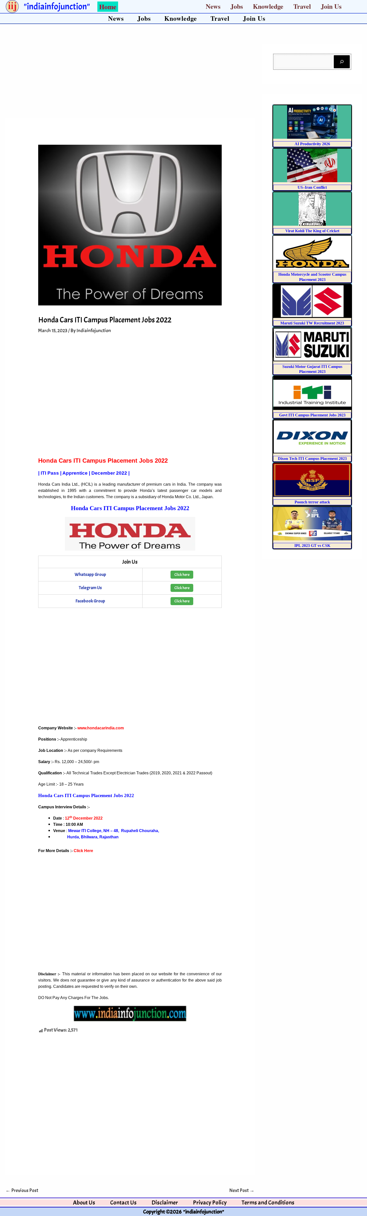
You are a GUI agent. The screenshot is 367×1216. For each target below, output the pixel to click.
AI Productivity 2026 (312, 144)
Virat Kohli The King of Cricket (312, 231)
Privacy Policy (210, 1203)
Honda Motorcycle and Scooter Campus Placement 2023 (312, 277)
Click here (181, 574)
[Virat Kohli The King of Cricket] (312, 209)
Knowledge (268, 6)
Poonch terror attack (312, 502)
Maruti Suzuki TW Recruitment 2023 (312, 323)
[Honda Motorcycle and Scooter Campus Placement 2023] (312, 252)
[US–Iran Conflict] (312, 165)
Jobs (236, 6)
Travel (302, 6)
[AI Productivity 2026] (312, 122)
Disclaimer (165, 1203)
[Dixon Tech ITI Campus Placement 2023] (312, 436)
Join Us (331, 6)
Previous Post (21, 1190)
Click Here (83, 851)
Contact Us (123, 1203)
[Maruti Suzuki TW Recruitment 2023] (312, 301)
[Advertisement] (130, 81)
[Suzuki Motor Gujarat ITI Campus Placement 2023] (312, 344)
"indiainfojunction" (57, 6)
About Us (84, 1203)
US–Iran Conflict (312, 187)
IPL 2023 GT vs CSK (312, 545)
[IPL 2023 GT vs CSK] (312, 523)
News (213, 6)
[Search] (342, 61)
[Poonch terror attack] (312, 480)
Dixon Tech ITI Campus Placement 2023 (312, 458)
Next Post (241, 1190)
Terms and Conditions (268, 1203)
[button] (105, 6)
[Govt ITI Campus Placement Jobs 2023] (312, 393)
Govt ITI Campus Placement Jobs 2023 (312, 415)
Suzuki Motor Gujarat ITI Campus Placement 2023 (312, 369)
